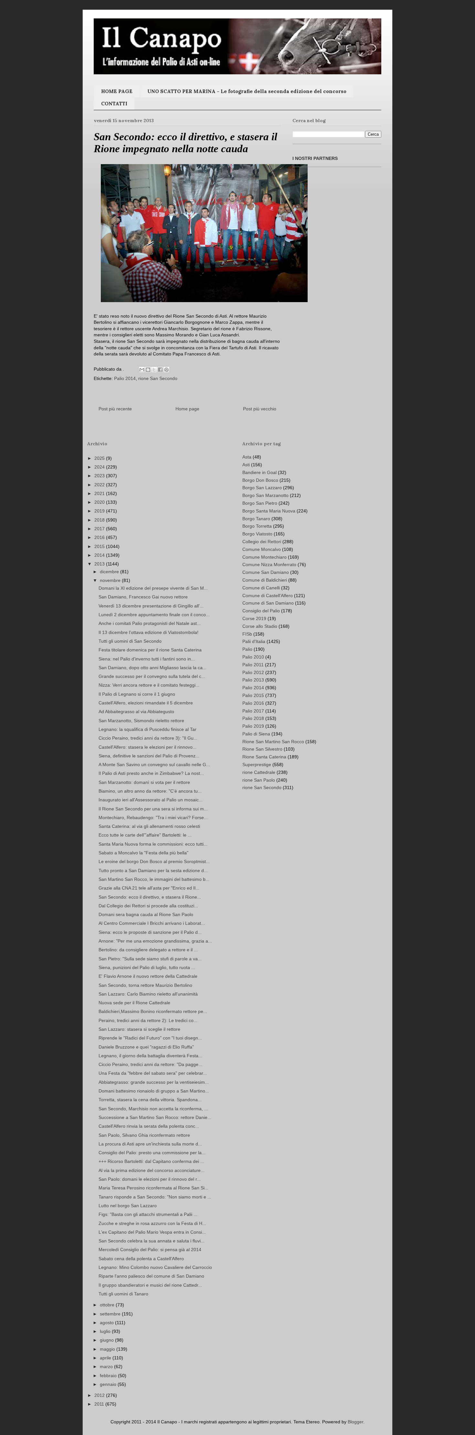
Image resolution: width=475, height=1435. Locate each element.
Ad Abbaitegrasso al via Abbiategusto (136, 711)
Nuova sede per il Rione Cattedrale (134, 1002)
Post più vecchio (259, 408)
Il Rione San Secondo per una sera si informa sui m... (153, 808)
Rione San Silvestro (262, 749)
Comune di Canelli (261, 587)
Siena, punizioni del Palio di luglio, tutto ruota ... (147, 967)
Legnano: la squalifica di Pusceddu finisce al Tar (147, 729)
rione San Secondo (157, 378)
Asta (246, 456)
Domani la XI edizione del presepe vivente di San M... (153, 588)
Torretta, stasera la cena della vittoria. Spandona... (150, 1099)
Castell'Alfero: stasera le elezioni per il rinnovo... (147, 747)
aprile (106, 1357)
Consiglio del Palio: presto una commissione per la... (152, 1152)
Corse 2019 (254, 618)
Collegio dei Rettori (261, 541)
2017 (100, 528)
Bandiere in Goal (259, 472)
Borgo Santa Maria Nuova (268, 510)
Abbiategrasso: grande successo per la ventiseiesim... (154, 1082)
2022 (100, 484)
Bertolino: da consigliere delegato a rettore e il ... (148, 949)
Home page (187, 408)
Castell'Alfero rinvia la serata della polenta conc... (149, 1126)
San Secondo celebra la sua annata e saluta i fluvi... (152, 1240)
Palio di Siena (256, 733)
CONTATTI (114, 103)
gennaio (109, 1384)
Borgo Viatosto (257, 533)
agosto (107, 1322)
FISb (247, 634)
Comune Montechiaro (264, 557)
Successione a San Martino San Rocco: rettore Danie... (155, 1117)
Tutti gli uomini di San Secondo (130, 641)
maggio (108, 1349)
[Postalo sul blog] (148, 369)
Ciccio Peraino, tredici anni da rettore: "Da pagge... (150, 1064)
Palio (247, 649)
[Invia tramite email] (142, 369)
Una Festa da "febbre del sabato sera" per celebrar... (153, 1073)
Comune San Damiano (265, 572)
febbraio (109, 1375)
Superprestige (256, 764)
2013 (100, 563)
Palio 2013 (253, 679)
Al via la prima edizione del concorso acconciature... (152, 1170)
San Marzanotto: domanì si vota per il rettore (144, 782)
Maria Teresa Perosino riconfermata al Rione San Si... (153, 1187)
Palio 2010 (253, 656)
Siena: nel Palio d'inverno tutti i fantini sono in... (147, 658)
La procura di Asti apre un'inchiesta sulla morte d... (150, 1143)
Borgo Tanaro (256, 518)
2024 (100, 467)
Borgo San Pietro (259, 503)
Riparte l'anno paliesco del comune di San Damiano (151, 1276)
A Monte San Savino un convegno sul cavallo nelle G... (154, 764)
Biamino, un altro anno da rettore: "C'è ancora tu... (150, 791)
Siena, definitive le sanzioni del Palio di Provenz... (149, 755)
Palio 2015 (253, 695)
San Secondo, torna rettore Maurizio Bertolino (145, 985)
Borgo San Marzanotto (265, 495)
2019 (100, 510)
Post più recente (115, 408)
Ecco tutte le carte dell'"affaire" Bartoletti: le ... (145, 835)
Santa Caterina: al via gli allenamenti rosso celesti (149, 826)
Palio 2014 (125, 378)
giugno (107, 1340)
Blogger (355, 1421)
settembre (111, 1313)
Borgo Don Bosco (260, 480)
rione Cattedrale (258, 772)
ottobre (108, 1304)
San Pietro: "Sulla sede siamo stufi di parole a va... (150, 958)
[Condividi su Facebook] (160, 369)
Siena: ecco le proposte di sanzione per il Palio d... (150, 932)
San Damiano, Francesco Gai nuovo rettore (143, 596)
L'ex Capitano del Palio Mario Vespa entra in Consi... (152, 1232)
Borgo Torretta (257, 526)
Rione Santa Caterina (264, 756)
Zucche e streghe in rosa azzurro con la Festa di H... (152, 1223)
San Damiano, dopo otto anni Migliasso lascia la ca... (152, 667)
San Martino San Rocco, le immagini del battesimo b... (154, 879)
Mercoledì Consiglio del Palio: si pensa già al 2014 (150, 1249)
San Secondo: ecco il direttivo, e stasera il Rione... (150, 897)
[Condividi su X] (154, 369)
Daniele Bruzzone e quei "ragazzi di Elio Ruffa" (146, 1047)
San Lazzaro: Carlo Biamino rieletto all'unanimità (148, 994)
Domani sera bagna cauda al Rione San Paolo (146, 914)
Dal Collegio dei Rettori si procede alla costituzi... (148, 905)
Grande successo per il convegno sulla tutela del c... (152, 676)
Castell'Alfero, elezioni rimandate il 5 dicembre (146, 702)
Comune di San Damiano (268, 603)
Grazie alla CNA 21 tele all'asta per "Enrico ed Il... (149, 888)
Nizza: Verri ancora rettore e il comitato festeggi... (149, 685)
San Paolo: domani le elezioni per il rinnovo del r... (150, 1179)
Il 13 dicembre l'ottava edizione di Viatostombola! (148, 632)
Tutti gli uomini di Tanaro (123, 1293)
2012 (100, 1395)
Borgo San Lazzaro (262, 487)
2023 (100, 475)
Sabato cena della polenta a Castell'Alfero (141, 1258)
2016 (100, 537)
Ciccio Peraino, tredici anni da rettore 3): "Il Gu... (148, 738)
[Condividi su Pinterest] (166, 369)
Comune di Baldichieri (264, 580)
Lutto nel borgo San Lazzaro (128, 1205)
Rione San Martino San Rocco (273, 741)
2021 (100, 493)
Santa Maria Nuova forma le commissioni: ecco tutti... (153, 844)
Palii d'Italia (253, 641)
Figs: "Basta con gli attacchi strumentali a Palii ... (148, 1214)
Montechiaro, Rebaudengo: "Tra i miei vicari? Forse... (153, 817)
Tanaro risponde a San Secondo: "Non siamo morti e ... (155, 1196)
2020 (100, 502)
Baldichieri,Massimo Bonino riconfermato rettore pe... (153, 1011)
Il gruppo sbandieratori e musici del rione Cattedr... (150, 1285)
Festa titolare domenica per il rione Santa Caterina (150, 649)
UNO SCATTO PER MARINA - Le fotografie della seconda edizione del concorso (246, 91)
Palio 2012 (253, 672)
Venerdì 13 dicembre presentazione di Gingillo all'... (151, 605)
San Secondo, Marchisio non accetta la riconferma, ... (153, 1108)
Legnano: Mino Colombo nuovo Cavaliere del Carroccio (155, 1267)
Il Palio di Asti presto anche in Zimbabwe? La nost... (151, 773)
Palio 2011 (253, 664)
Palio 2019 (253, 726)
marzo (107, 1366)
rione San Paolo (258, 780)
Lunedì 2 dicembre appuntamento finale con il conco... (154, 614)
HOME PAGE (116, 91)
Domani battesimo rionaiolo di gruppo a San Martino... (154, 1090)
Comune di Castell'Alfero (267, 595)
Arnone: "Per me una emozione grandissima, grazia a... (155, 941)
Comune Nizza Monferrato (269, 564)
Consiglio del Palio (261, 610)
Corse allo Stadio (259, 626)
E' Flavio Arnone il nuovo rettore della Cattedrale (148, 976)
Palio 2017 (253, 710)
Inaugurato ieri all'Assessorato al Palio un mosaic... (151, 799)
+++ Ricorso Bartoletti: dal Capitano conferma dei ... (151, 1161)
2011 (99, 1404)
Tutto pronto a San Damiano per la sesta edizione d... (153, 870)
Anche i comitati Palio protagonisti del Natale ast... (150, 623)
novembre (111, 580)
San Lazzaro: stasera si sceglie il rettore (139, 1029)
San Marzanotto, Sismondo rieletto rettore (141, 720)
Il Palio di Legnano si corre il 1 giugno (137, 694)
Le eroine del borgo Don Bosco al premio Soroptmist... (154, 861)
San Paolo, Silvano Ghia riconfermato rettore (144, 1135)
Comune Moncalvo (261, 549)
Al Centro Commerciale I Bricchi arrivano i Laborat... (152, 923)
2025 (100, 458)
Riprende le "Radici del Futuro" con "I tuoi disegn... (150, 1037)
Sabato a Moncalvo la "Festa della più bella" (143, 852)
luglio (106, 1331)
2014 (100, 555)
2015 (100, 546)
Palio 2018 (253, 718)
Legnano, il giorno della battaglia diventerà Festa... (150, 1055)
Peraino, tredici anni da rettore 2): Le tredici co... (148, 1020)
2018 (100, 519)
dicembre (110, 571)
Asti (246, 464)
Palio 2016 (253, 703)
